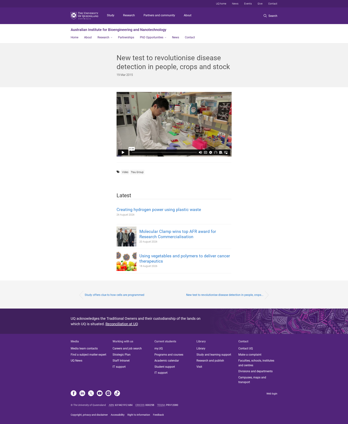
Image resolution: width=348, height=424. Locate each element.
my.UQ (158, 348)
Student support (164, 366)
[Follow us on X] (91, 393)
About (187, 15)
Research (129, 15)
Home (74, 37)
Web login (271, 393)
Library (200, 348)
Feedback (158, 414)
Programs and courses (168, 354)
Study (110, 15)
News (235, 3)
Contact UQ (245, 348)
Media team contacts (84, 348)
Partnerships (126, 37)
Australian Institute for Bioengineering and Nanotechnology (118, 30)
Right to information (138, 414)
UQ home (221, 3)
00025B (149, 405)
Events (248, 3)
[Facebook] (73, 393)
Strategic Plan (121, 354)
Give (260, 3)
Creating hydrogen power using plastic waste (159, 209)
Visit (199, 366)
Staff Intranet (121, 360)
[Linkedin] (82, 393)
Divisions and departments (255, 371)
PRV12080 (172, 405)
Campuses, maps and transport (252, 380)
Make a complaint (249, 354)
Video (125, 172)
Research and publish (210, 360)
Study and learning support (213, 354)
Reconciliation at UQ (121, 324)
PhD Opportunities (151, 37)
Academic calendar (166, 360)
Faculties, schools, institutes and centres (256, 363)
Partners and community (159, 15)
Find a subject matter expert (88, 354)
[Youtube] (100, 393)
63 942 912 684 (123, 405)
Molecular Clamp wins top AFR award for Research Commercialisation (177, 234)
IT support (119, 366)
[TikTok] (117, 393)
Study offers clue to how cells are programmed (114, 295)
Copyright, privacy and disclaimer (89, 414)
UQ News (76, 360)
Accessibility (118, 414)
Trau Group (137, 172)
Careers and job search (127, 348)
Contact (272, 3)
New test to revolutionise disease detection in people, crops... (224, 295)
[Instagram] (108, 393)
